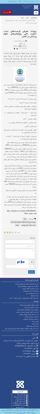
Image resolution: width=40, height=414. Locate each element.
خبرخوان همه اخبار (12, 1)
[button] (7, 12)
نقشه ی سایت (35, 321)
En (20, 1)
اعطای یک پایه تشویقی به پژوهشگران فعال (28, 286)
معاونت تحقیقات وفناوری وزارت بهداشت (28, 305)
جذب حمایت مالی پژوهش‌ (28, 225)
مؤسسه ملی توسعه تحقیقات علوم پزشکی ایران (23, 222)
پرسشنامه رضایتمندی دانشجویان (30, 319)
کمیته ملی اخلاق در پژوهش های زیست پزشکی (27, 312)
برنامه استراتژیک (34, 296)
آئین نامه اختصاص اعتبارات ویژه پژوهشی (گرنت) (26, 284)
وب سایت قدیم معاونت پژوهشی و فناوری (28, 314)
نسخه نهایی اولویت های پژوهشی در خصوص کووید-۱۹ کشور (23, 298)
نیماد (25, 219)
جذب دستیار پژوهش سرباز (32, 293)
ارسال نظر (31, 272)
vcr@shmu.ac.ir (20, 346)
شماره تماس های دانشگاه (32, 326)
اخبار (27, 17)
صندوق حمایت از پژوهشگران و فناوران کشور (27, 310)
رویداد (17, 225)
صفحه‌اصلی (34, 17)
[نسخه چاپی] (17, 49)
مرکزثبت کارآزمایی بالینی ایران (31, 307)
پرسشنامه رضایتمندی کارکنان (31, 317)
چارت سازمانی (35, 324)
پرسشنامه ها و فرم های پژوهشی (30, 291)
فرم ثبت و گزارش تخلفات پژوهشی (30, 288)
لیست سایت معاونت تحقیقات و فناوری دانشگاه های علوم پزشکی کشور (21, 328)
